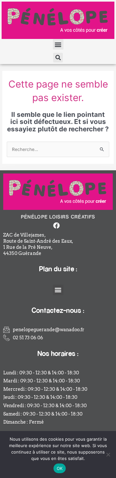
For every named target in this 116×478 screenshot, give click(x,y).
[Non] (108, 454)
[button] (58, 44)
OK (60, 468)
